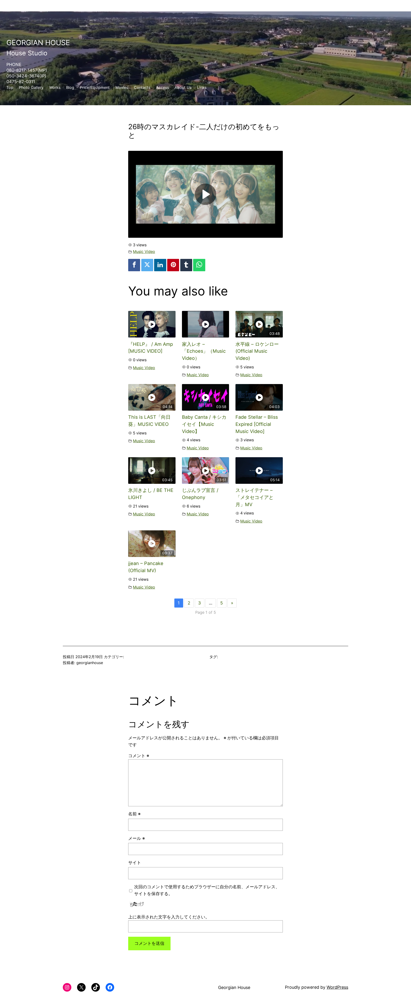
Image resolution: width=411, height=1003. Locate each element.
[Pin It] (173, 265)
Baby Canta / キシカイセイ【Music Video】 (204, 424)
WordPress (337, 987)
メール (136, 838)
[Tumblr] (186, 265)
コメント (138, 755)
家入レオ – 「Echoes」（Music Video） (204, 351)
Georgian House (38, 42)
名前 (134, 813)
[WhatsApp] (199, 265)
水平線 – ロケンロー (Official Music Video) (257, 351)
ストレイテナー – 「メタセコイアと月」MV (254, 497)
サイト (134, 862)
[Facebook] (134, 265)
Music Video (144, 251)
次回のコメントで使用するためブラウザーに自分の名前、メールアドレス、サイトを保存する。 (207, 890)
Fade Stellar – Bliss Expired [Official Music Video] (256, 424)
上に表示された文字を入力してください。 (169, 916)
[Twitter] (147, 265)
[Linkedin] (160, 265)
